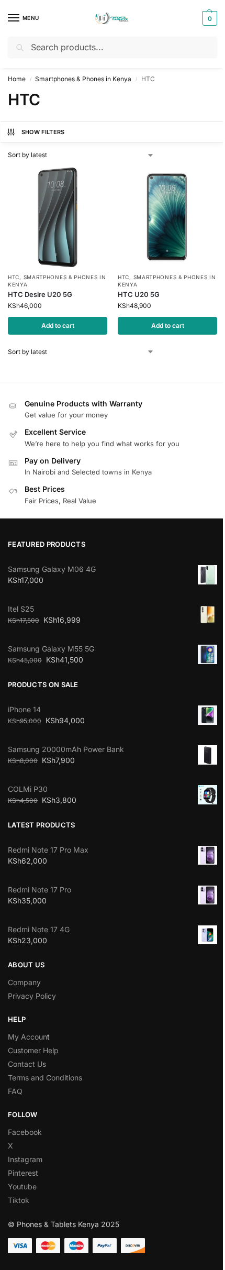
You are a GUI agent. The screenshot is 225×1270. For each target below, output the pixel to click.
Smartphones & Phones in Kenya (83, 79)
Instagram (25, 1159)
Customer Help (33, 1050)
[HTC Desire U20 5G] (57, 217)
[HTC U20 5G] (167, 217)
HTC (13, 277)
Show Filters (43, 132)
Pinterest (23, 1172)
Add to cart (57, 325)
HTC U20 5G (139, 294)
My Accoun (27, 1036)
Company (24, 982)
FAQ (15, 1091)
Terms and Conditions (45, 1077)
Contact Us (27, 1063)
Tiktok (18, 1200)
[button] (208, 18)
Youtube (22, 1186)
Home (17, 79)
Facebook (25, 1132)
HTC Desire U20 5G (40, 294)
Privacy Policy (32, 995)
